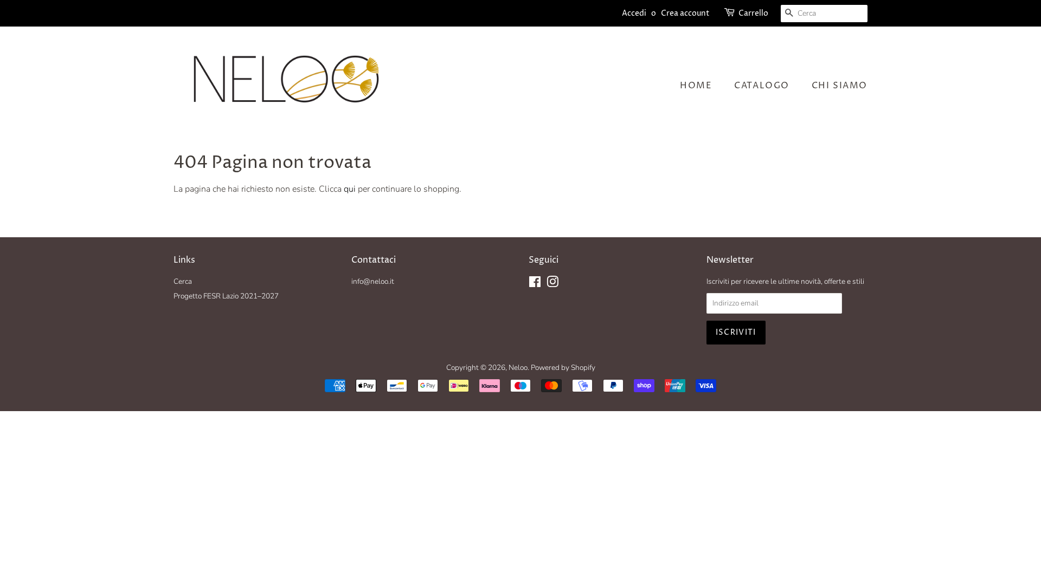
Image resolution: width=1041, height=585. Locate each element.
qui (350, 189)
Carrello (753, 13)
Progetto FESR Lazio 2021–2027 (226, 296)
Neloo (518, 367)
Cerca (183, 281)
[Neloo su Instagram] (552, 284)
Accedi (634, 13)
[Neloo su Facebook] (535, 284)
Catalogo (761, 86)
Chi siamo (840, 86)
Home (696, 86)
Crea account (685, 13)
